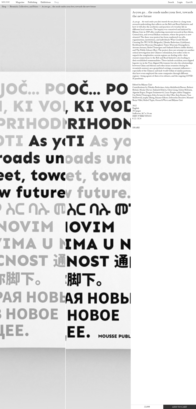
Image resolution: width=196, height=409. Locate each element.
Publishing (32, 2)
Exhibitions (46, 2)
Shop (56, 2)
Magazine (20, 2)
